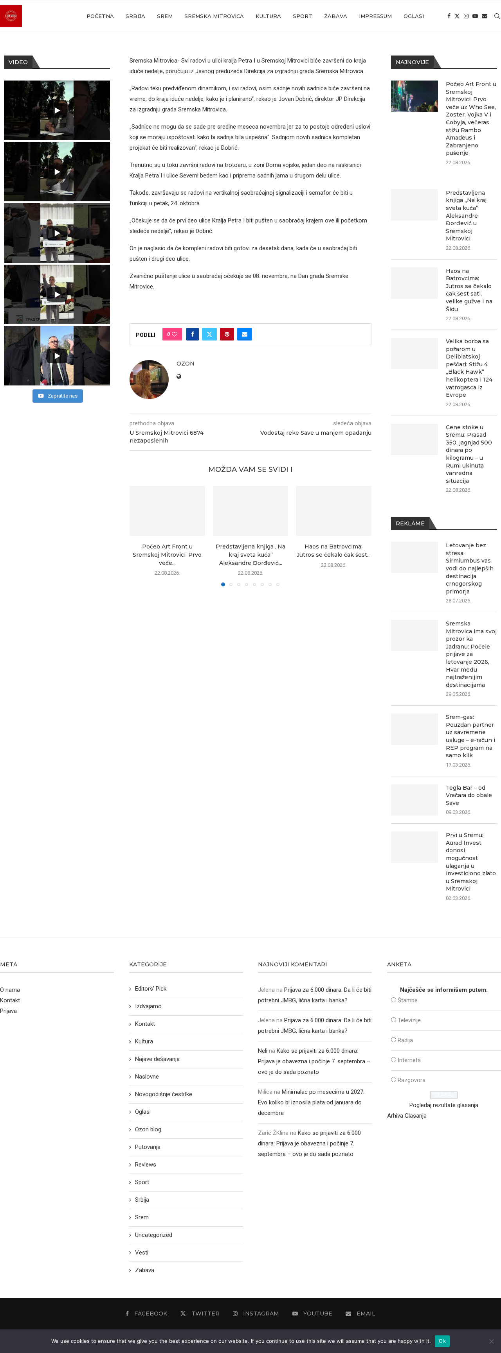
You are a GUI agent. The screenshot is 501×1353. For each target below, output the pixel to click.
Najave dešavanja (157, 1059)
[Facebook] (449, 16)
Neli (262, 1050)
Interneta (409, 1060)
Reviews (145, 1164)
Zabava (335, 16)
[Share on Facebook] (192, 334)
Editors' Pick (150, 988)
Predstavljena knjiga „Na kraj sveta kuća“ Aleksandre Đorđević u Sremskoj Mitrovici (466, 215)
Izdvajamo (148, 1006)
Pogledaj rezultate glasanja (443, 1105)
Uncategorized (153, 1234)
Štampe (408, 1000)
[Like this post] (174, 334)
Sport (302, 16)
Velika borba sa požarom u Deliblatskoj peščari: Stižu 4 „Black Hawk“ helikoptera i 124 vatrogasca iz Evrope (469, 368)
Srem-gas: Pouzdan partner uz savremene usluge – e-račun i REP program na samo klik (470, 736)
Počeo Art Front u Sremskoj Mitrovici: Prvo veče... (167, 554)
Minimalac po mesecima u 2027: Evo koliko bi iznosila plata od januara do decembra (311, 1102)
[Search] (497, 16)
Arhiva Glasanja (407, 1115)
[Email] (484, 16)
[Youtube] (475, 16)
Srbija (135, 16)
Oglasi (414, 16)
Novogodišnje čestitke (163, 1094)
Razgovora (411, 1080)
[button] (140, 536)
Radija (405, 1040)
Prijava (8, 1010)
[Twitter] (457, 16)
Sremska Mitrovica (214, 16)
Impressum (375, 16)
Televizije (409, 1020)
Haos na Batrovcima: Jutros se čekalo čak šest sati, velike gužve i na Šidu (469, 290)
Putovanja (147, 1146)
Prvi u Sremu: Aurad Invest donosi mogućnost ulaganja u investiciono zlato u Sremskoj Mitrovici (471, 862)
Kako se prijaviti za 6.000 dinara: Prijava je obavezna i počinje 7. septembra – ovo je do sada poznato (314, 1061)
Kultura (268, 16)
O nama (10, 989)
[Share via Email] (244, 334)
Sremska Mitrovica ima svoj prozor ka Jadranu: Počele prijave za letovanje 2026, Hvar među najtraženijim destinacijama (471, 654)
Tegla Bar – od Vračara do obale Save (469, 795)
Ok (442, 1341)
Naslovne (147, 1076)
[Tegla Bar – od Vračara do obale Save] (414, 799)
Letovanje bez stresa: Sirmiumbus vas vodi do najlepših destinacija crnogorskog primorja (470, 568)
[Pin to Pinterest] (227, 334)
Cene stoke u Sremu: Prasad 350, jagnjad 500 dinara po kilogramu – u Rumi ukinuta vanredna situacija (469, 454)
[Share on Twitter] (209, 334)
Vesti (141, 1252)
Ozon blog (148, 1129)
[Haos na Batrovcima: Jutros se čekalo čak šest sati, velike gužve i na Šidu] (333, 511)
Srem (165, 16)
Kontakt (10, 1000)
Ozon (186, 363)
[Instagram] (466, 16)
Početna (100, 16)
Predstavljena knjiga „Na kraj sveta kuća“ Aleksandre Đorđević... (250, 554)
